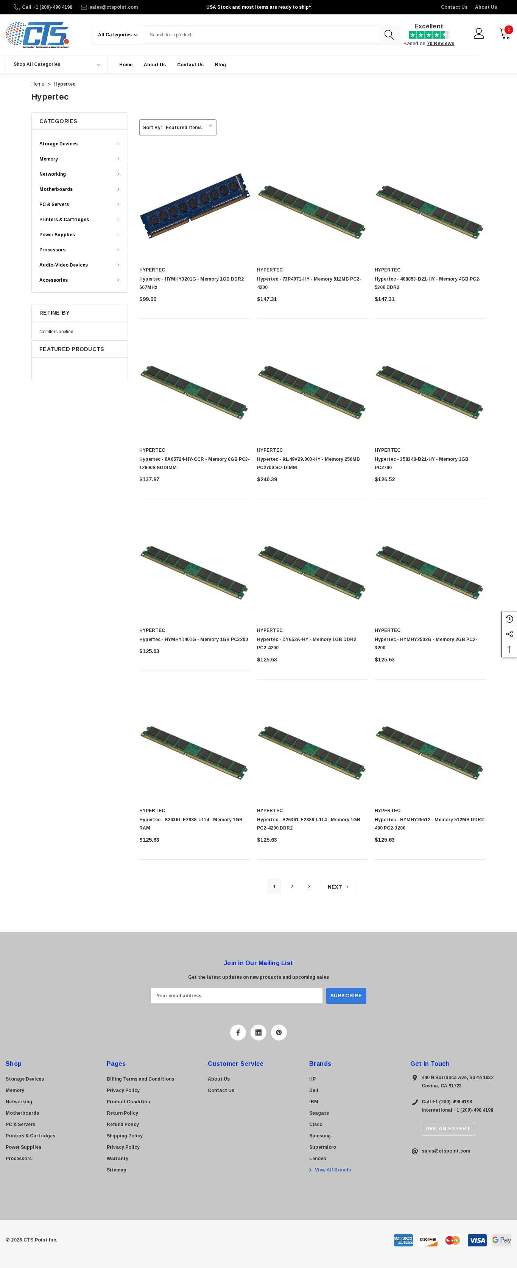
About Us (486, 7)
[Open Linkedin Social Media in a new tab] (258, 1032)
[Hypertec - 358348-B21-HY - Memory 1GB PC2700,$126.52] (430, 386)
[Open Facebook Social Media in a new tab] (238, 1032)
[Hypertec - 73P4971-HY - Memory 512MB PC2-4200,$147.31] (312, 205)
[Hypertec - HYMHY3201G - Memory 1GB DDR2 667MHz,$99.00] (194, 205)
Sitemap (116, 1170)
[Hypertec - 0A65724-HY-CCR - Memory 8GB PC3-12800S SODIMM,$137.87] (194, 386)
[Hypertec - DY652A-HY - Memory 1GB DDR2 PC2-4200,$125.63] (312, 566)
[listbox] (190, 128)
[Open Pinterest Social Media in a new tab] (279, 1032)
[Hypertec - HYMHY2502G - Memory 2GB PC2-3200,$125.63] (430, 566)
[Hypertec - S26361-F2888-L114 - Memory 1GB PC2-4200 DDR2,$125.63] (312, 746)
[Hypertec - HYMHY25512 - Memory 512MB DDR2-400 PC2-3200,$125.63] (430, 746)
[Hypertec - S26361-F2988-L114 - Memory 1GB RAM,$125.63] (194, 746)
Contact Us (454, 7)
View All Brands (332, 1170)
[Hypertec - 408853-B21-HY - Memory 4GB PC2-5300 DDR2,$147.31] (430, 205)
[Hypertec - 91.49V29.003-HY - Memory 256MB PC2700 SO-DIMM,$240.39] (312, 386)
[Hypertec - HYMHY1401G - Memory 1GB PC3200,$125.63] (194, 566)
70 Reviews (441, 43)
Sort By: (152, 127)
